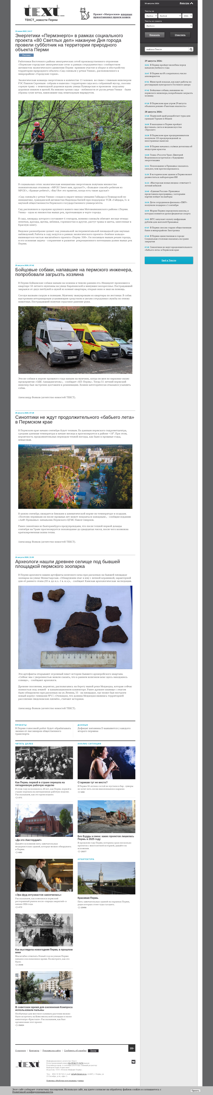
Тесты (93, 1050)
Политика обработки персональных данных (65, 1080)
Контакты (34, 1050)
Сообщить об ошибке (75, 1050)
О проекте (20, 1050)
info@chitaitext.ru (79, 1074)
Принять (195, 1091)
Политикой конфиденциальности (32, 1092)
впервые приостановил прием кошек (112, 15)
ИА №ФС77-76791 (75, 1063)
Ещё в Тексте (169, 260)
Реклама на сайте (52, 1050)
